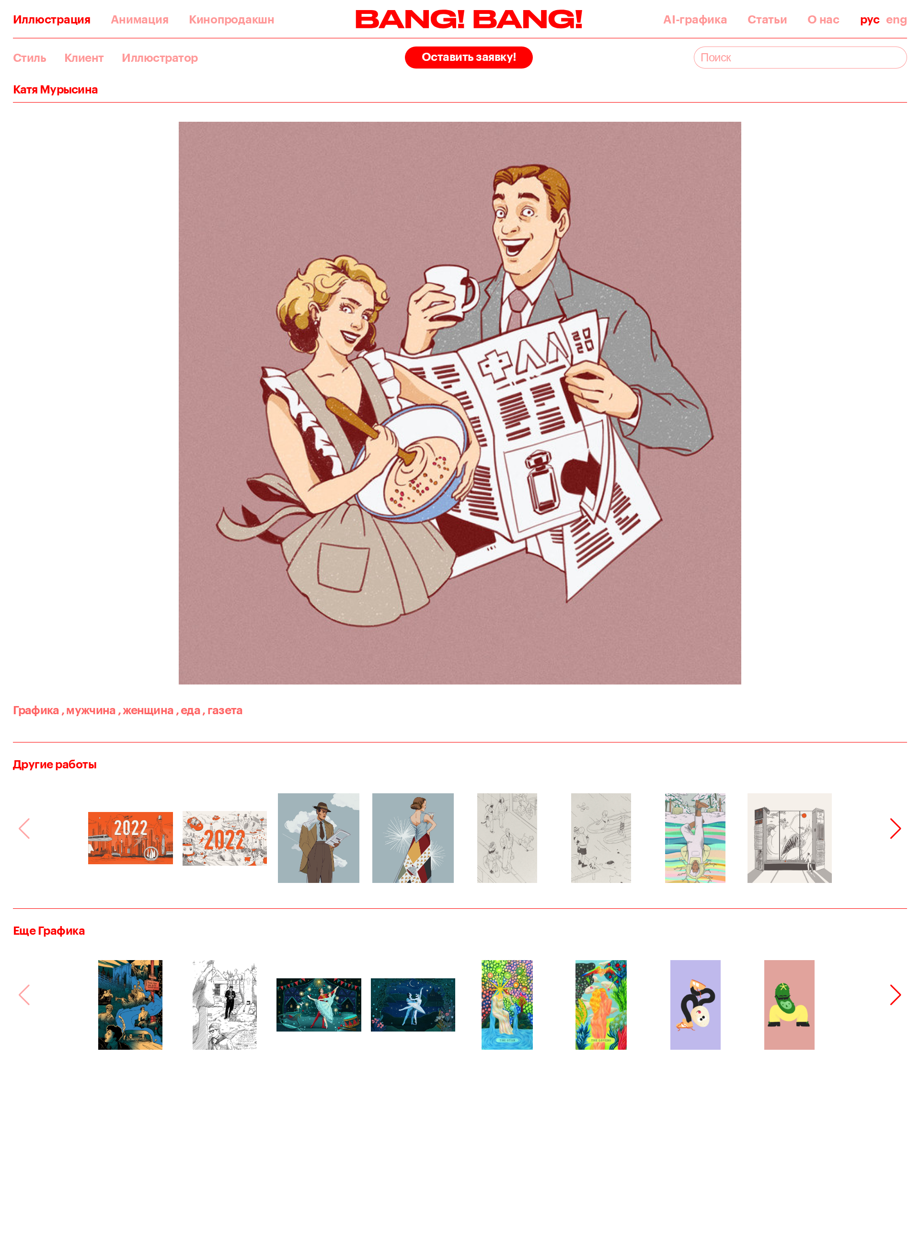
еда (188, 710)
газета (222, 710)
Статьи (767, 19)
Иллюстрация (52, 19)
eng (896, 19)
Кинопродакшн (232, 19)
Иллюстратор (160, 57)
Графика (36, 710)
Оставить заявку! (469, 56)
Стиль (29, 57)
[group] (130, 838)
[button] (895, 828)
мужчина (88, 710)
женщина (146, 710)
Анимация (139, 19)
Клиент (84, 57)
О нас (823, 19)
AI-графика (695, 19)
